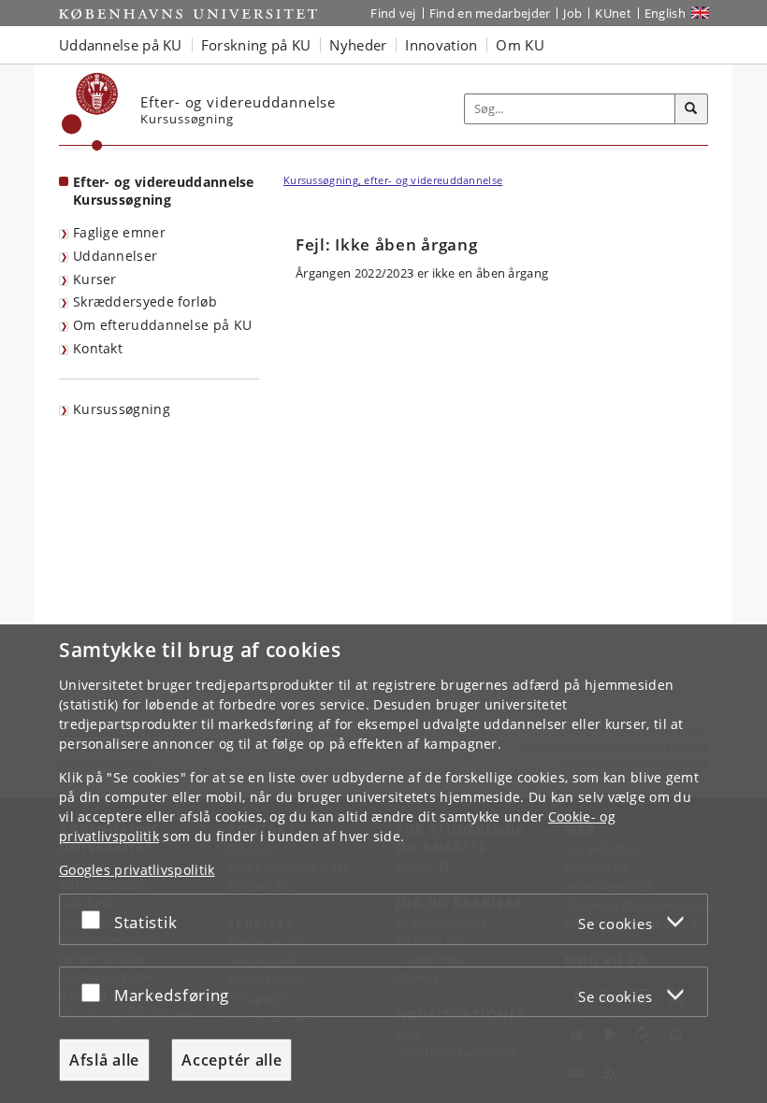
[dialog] (383, 863)
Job (572, 13)
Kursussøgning (121, 409)
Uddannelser (115, 256)
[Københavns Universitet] (90, 111)
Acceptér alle (231, 1060)
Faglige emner (119, 232)
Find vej (392, 13)
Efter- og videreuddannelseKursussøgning (163, 190)
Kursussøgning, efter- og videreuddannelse (392, 180)
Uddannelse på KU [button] (120, 45)
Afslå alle (104, 1060)
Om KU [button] (520, 45)
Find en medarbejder (490, 13)
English (665, 13)
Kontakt (98, 348)
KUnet (613, 13)
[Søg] (691, 109)
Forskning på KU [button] (256, 45)
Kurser (95, 279)
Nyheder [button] (357, 45)
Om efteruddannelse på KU (162, 325)
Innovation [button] (441, 45)
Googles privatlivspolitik (137, 870)
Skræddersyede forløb (145, 301)
